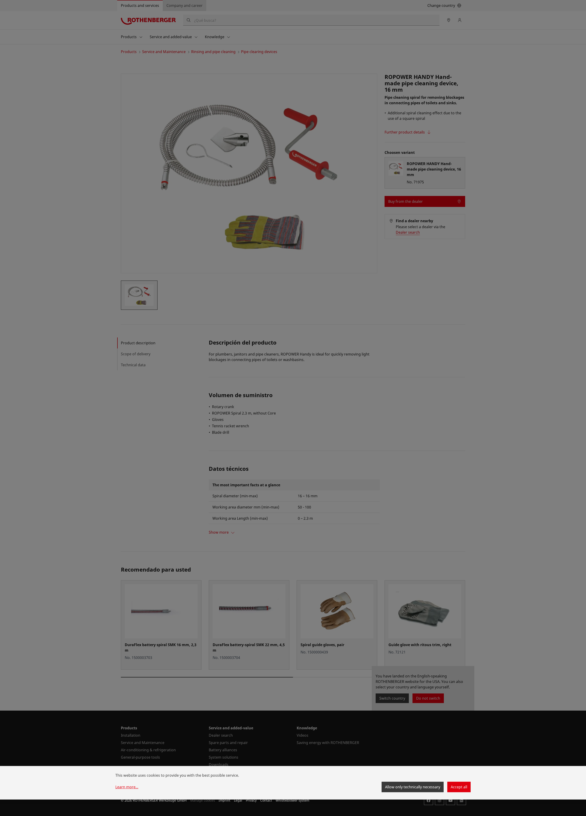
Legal (238, 800)
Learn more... (126, 786)
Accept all (459, 786)
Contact (266, 800)
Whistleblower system (292, 800)
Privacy (251, 800)
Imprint (224, 800)
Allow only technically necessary (412, 786)
